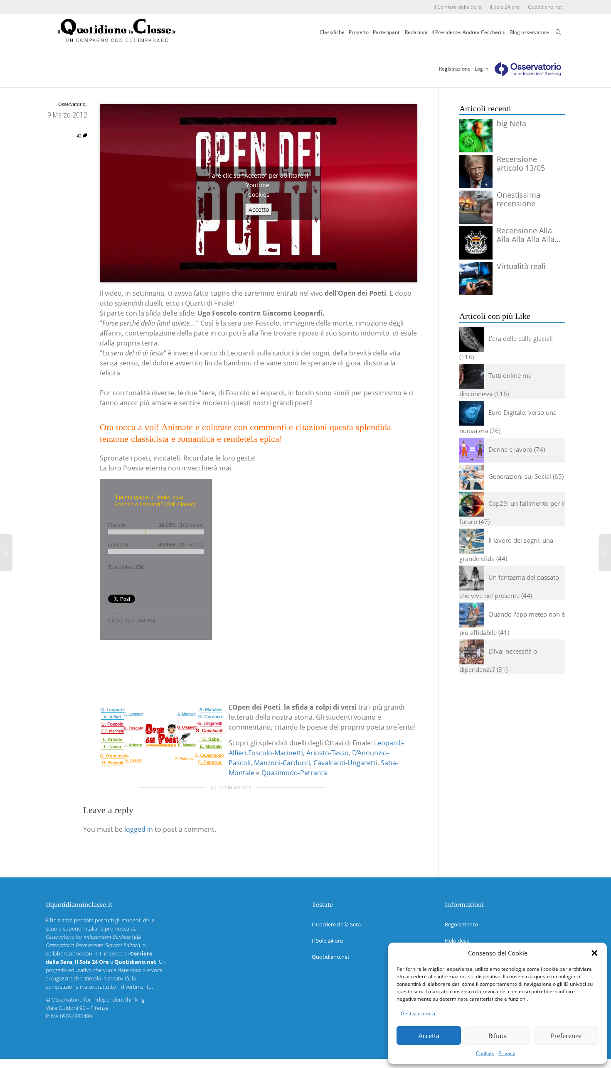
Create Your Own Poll (132, 621)
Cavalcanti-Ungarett (344, 762)
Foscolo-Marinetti (275, 752)
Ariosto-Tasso (327, 752)
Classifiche (332, 32)
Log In (481, 68)
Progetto (359, 32)
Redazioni (416, 32)
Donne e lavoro (510, 449)
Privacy (506, 1053)
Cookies (485, 1053)
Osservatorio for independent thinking (98, 999)
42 (79, 135)
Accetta (429, 1035)
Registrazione (455, 68)
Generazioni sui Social (519, 476)
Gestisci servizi (418, 1013)
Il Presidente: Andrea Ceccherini (468, 32)
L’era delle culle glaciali (520, 338)
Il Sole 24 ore (505, 6)
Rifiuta (497, 1035)
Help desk (457, 940)
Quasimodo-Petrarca (294, 772)
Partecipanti (387, 32)
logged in (138, 829)
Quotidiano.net (545, 6)
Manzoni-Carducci (282, 762)
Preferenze (566, 1035)
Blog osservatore (529, 32)
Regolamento (461, 924)
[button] (594, 953)
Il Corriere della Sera (457, 6)
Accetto (259, 209)
